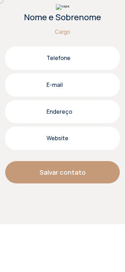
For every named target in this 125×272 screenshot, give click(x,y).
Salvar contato (63, 172)
